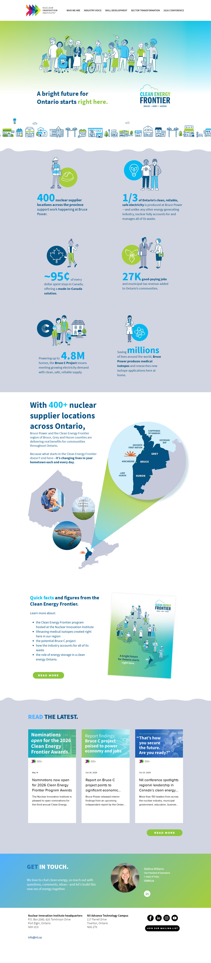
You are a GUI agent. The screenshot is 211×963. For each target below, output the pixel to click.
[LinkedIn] (147, 893)
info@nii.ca (35, 937)
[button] (73, 10)
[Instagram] (166, 918)
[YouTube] (174, 918)
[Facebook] (150, 918)
